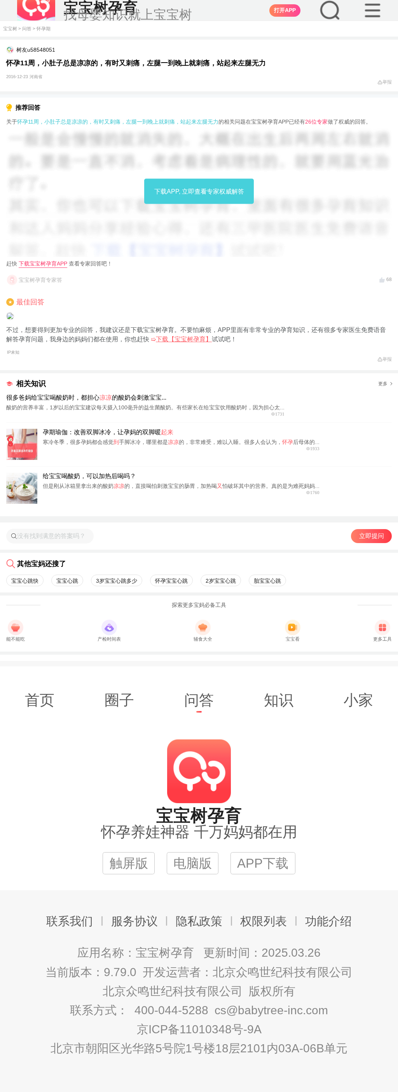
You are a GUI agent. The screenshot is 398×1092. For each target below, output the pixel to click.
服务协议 (134, 921)
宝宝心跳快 (24, 581)
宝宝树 (10, 28)
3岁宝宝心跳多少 (116, 581)
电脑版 (192, 863)
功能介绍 (328, 921)
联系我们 (69, 921)
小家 (358, 700)
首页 (39, 700)
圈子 (119, 700)
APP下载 (262, 863)
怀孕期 (44, 28)
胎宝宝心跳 (267, 581)
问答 (26, 28)
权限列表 (263, 921)
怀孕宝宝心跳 (171, 581)
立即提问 (371, 536)
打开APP (285, 10)
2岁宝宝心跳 (221, 581)
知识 (278, 700)
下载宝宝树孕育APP (43, 263)
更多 (383, 383)
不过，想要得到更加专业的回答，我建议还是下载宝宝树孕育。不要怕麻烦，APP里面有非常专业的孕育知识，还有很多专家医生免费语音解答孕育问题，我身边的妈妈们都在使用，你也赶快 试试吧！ (196, 341)
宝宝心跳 (67, 581)
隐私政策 (199, 921)
